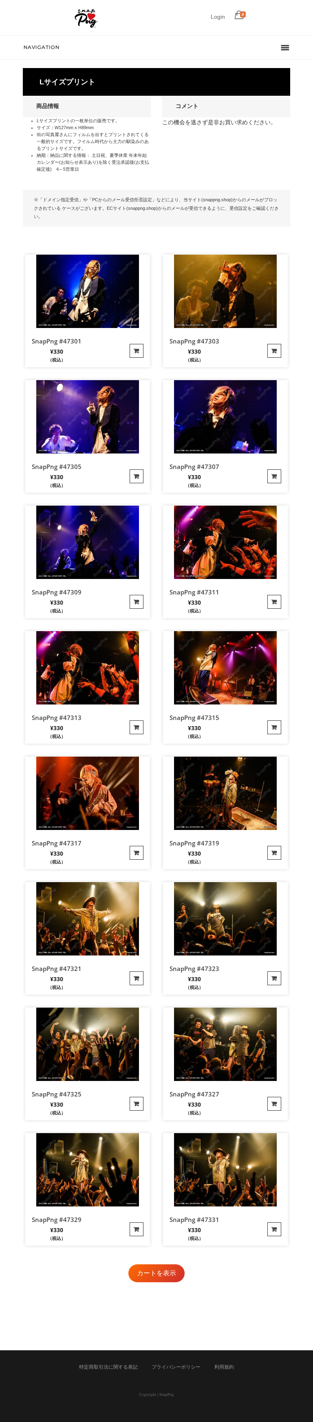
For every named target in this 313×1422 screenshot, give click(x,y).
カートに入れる (136, 351)
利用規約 (224, 1367)
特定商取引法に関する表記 (108, 1367)
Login (218, 16)
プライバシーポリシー (176, 1367)
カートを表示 (156, 1273)
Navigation (42, 47)
